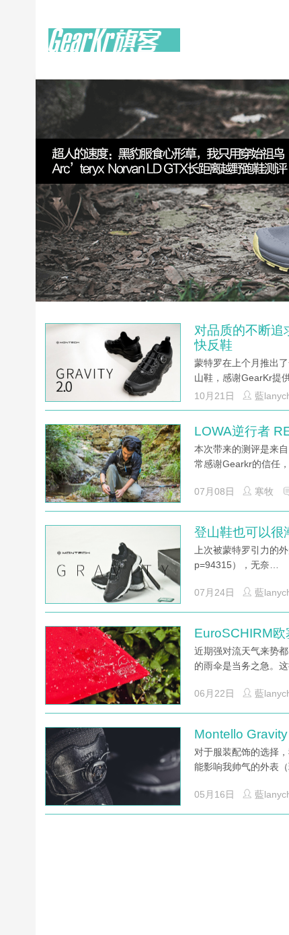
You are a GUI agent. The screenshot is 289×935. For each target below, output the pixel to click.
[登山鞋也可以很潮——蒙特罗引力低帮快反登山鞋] (113, 569)
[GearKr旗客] (114, 48)
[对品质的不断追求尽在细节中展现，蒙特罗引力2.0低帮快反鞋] (113, 368)
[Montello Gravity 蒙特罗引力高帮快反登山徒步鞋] (113, 771)
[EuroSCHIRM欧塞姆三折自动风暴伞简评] (113, 670)
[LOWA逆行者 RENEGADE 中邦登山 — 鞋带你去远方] (113, 468)
